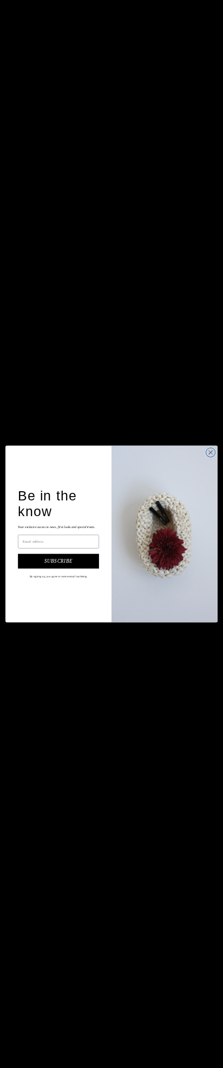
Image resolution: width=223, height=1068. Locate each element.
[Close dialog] (210, 453)
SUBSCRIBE (58, 561)
